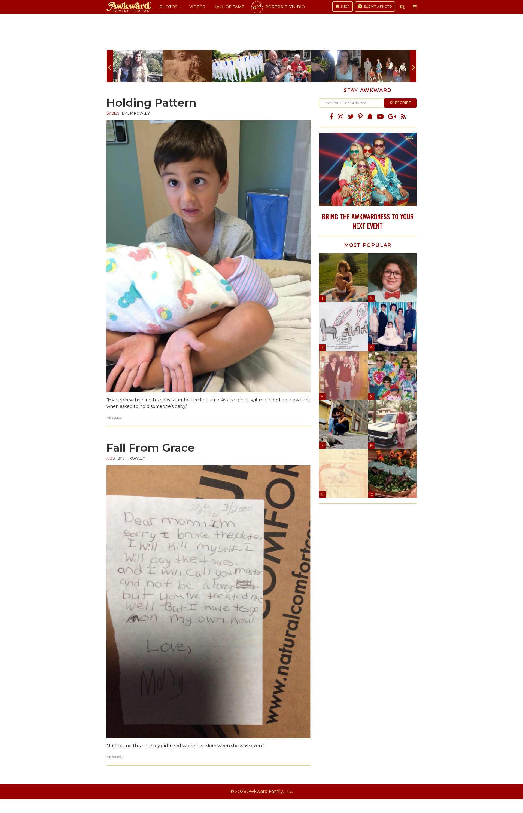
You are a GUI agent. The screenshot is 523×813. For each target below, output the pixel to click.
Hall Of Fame (228, 6)
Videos (197, 6)
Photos (168, 6)
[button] (402, 7)
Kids (110, 458)
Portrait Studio (278, 6)
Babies (113, 113)
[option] (138, 66)
